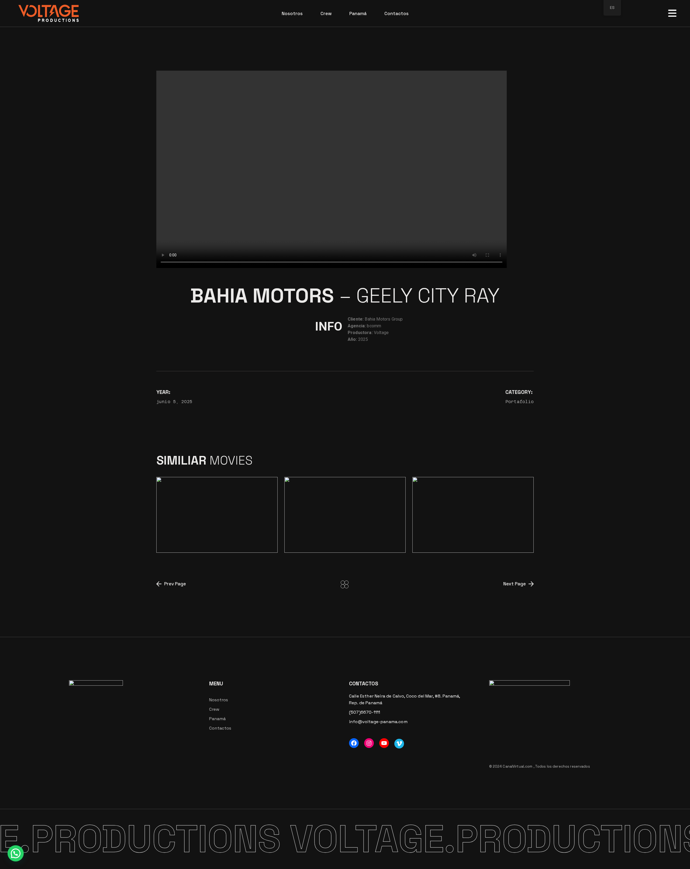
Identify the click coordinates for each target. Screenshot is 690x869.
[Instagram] (369, 743)
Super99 (470, 536)
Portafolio (519, 401)
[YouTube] (384, 743)
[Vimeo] (399, 743)
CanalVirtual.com (518, 766)
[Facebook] (354, 743)
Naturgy (337, 532)
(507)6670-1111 (364, 712)
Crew (214, 709)
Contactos (220, 728)
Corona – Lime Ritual (204, 536)
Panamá (217, 719)
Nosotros (218, 700)
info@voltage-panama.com (378, 721)
